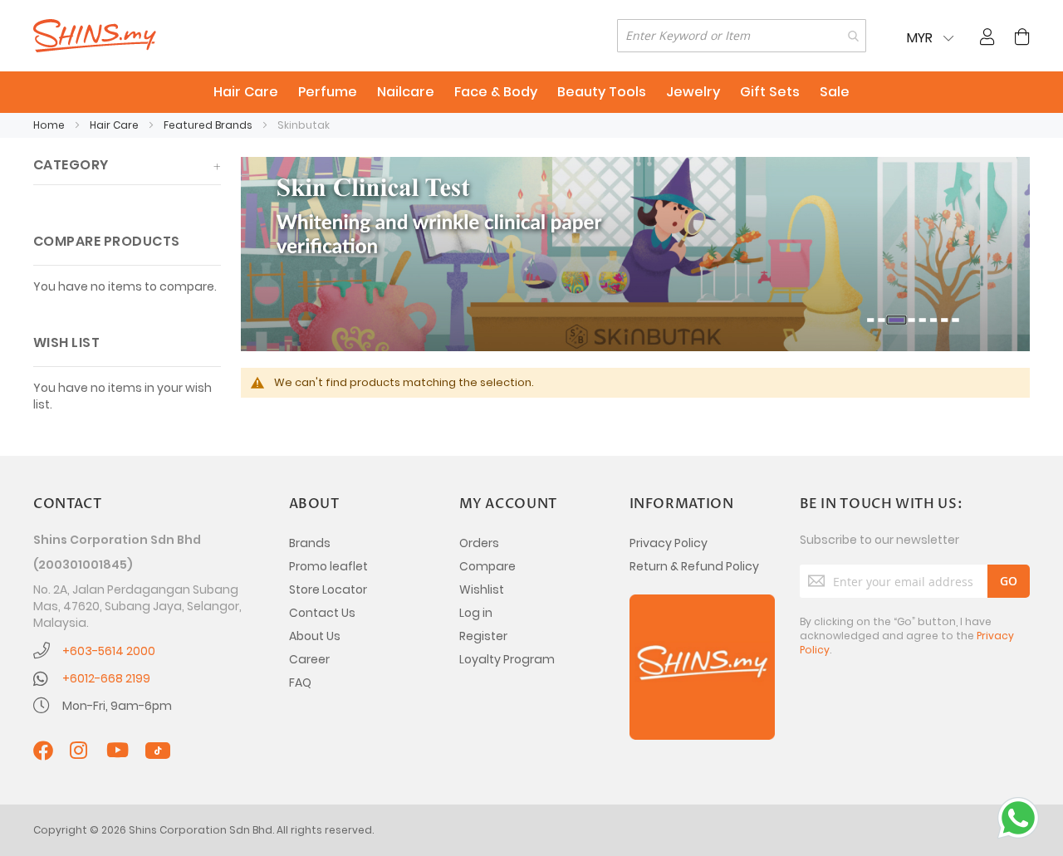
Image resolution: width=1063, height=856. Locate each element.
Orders (479, 543)
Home (50, 125)
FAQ (300, 682)
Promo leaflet (328, 566)
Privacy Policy (668, 543)
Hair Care (115, 125)
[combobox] (741, 35)
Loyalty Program (507, 659)
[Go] (1008, 581)
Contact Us (322, 612)
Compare (487, 566)
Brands (310, 543)
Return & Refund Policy (694, 566)
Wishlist (481, 589)
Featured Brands (209, 125)
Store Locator (328, 589)
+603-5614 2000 (108, 651)
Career (309, 659)
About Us (314, 636)
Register (483, 636)
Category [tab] (71, 164)
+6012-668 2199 (106, 678)
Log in (475, 612)
